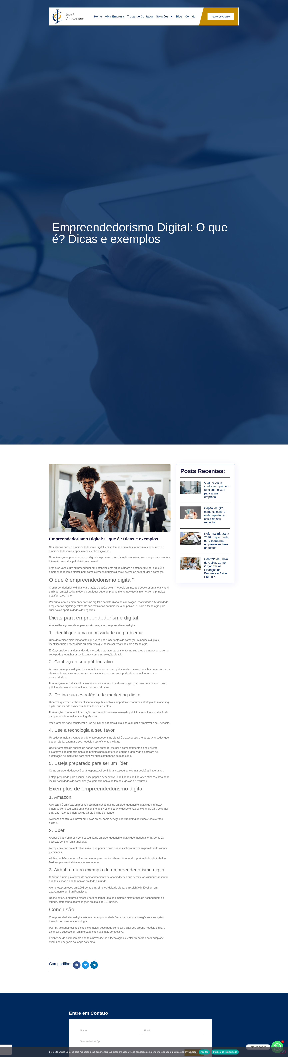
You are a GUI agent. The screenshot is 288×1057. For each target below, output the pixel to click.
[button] (76, 965)
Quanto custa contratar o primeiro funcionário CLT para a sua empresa (217, 490)
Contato (190, 16)
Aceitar (204, 1052)
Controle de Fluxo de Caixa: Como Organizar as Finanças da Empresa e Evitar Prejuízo (216, 568)
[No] (283, 1051)
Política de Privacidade (225, 1052)
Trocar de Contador (140, 16)
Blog (179, 16)
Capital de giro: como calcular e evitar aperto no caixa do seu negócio (214, 515)
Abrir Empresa (114, 16)
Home (98, 16)
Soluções (162, 16)
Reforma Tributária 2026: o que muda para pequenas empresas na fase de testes (216, 541)
